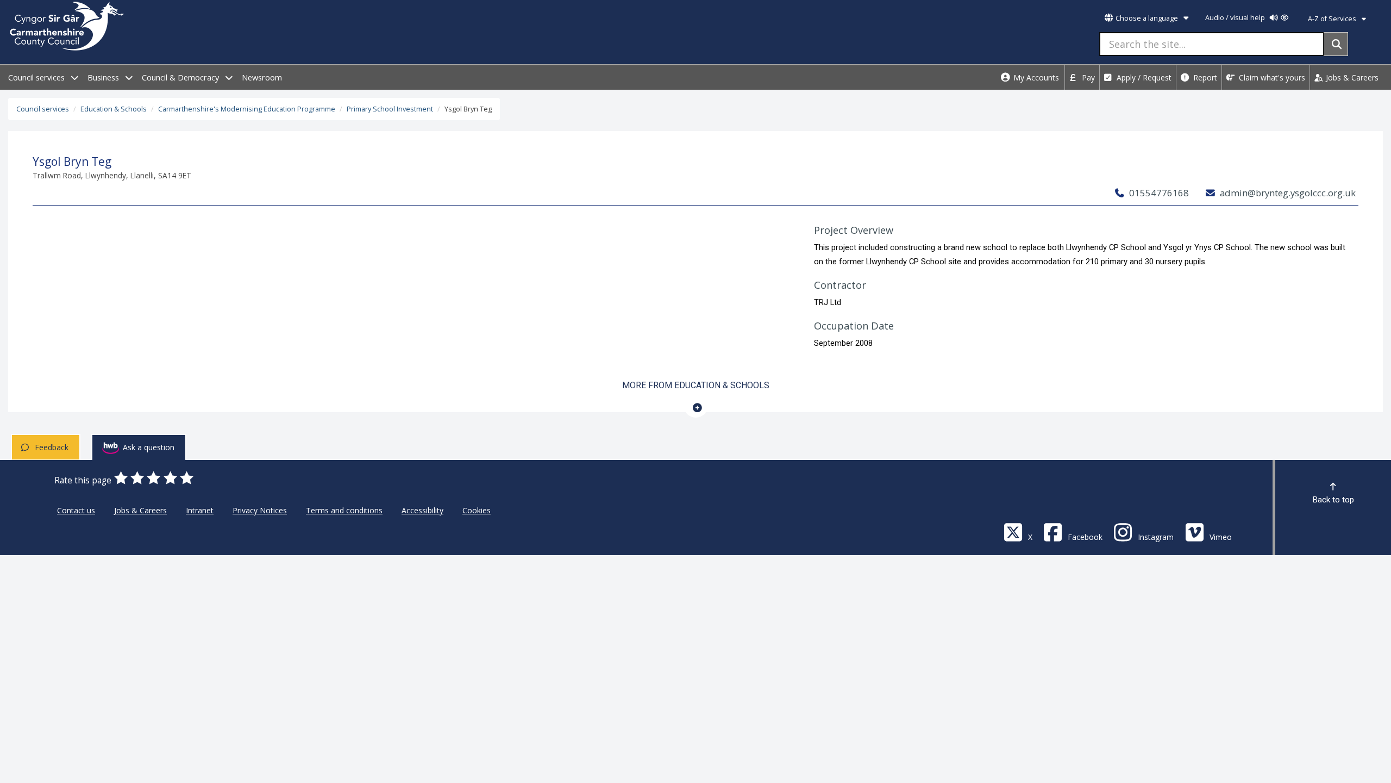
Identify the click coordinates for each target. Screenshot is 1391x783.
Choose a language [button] (1147, 18)
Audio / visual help (1236, 17)
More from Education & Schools (695, 385)
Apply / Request (1142, 77)
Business (104, 77)
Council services (37, 77)
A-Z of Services (1333, 18)
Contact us (76, 510)
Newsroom (262, 77)
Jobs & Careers (1351, 77)
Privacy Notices (260, 510)
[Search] (1336, 44)
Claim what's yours (1271, 77)
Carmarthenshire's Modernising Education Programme (246, 109)
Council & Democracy (181, 77)
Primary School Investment (390, 109)
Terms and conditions (344, 510)
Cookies (476, 510)
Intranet (200, 510)
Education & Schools (113, 109)
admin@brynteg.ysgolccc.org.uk (1287, 193)
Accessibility (422, 510)
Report (1204, 77)
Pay (1087, 77)
